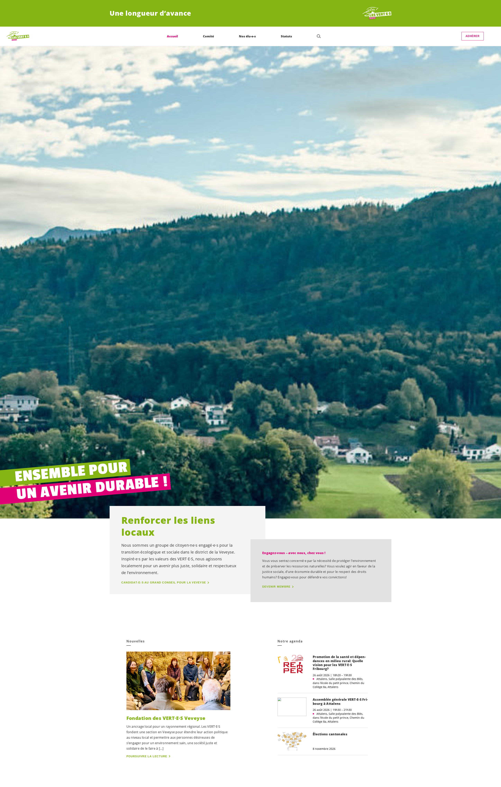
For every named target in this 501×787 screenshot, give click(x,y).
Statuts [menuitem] (286, 36)
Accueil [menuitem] (172, 36)
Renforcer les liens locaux (168, 526)
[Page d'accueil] (376, 13)
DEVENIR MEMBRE (276, 586)
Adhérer (472, 36)
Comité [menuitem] (208, 36)
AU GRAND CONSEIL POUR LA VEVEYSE (163, 582)
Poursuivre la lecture (146, 756)
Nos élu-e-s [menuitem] (247, 36)
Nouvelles (135, 641)
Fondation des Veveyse (165, 718)
